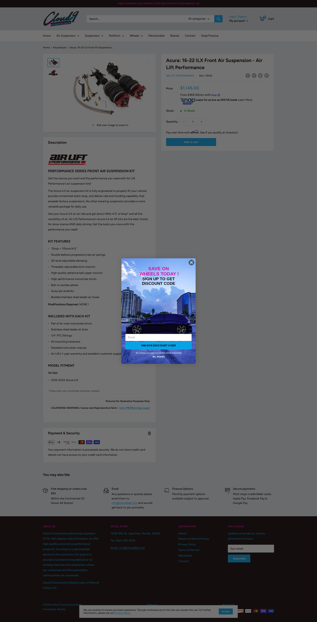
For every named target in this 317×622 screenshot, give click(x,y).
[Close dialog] (191, 262)
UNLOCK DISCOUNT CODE (158, 345)
